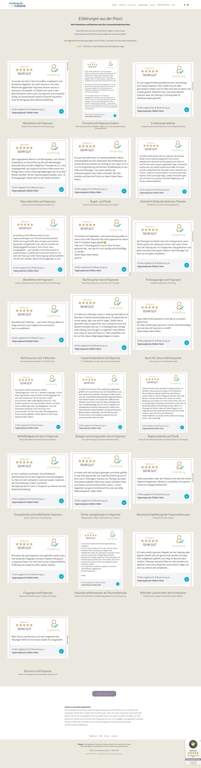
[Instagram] (188, 5)
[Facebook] (185, 5)
